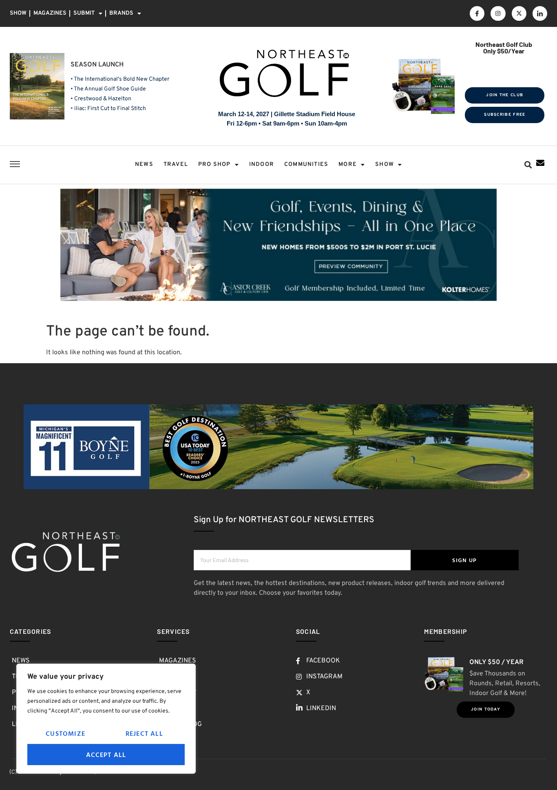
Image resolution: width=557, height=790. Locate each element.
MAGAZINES (49, 13)
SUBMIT (84, 13)
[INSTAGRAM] (498, 13)
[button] (528, 165)
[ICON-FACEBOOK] (477, 13)
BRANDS (121, 13)
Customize (65, 733)
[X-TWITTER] (519, 13)
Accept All (106, 754)
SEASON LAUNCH (97, 65)
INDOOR (261, 164)
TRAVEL (176, 164)
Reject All (144, 733)
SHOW (18, 13)
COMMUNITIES (306, 164)
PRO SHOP (214, 164)
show (384, 164)
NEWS (144, 164)
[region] (106, 719)
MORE (347, 164)
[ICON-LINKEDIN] (540, 13)
